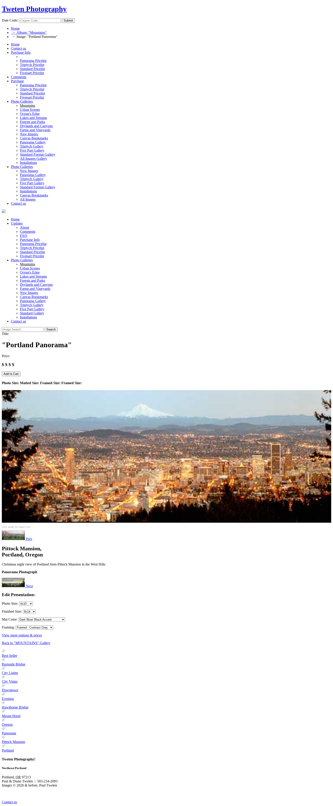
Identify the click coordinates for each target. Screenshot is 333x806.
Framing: (8, 627)
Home (15, 28)
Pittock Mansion (13, 742)
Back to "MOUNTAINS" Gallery (26, 643)
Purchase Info (21, 52)
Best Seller (9, 656)
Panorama (9, 733)
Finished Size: (12, 611)
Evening (8, 699)
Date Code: (10, 20)
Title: (5, 334)
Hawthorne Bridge (15, 707)
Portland (8, 750)
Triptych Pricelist (32, 248)
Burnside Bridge (13, 664)
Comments (18, 77)
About (24, 227)
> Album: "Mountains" (29, 32)
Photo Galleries (22, 101)
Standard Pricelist (32, 252)
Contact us (18, 48)
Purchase (17, 81)
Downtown (10, 690)
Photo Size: (10, 603)
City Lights (10, 673)
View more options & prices (22, 635)
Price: (6, 356)
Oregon (7, 724)
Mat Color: (9, 619)
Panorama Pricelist (33, 244)
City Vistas (9, 681)
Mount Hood (11, 716)
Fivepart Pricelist (32, 256)
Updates (17, 223)
